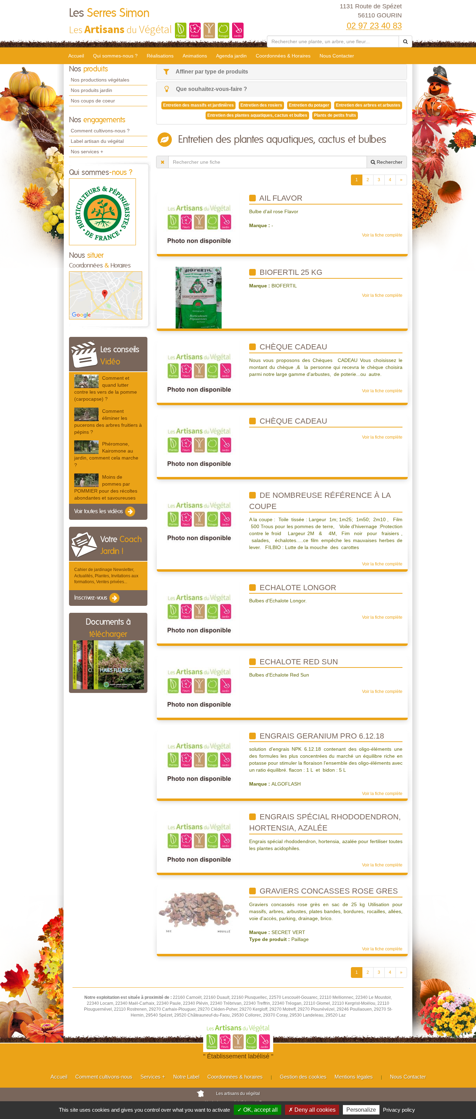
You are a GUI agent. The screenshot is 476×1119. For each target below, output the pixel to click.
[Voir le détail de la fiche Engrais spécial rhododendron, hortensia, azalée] (199, 842)
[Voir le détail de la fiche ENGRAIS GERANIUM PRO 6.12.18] (199, 760)
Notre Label (186, 1077)
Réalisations (160, 56)
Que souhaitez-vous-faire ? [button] (211, 89)
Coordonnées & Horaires (283, 56)
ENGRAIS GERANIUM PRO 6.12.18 (321, 736)
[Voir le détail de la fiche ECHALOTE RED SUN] (199, 686)
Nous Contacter (337, 56)
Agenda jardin (231, 56)
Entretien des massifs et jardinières (198, 105)
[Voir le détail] (86, 381)
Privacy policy (399, 1110)
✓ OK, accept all (257, 1110)
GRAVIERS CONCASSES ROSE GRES (328, 891)
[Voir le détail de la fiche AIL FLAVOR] (199, 223)
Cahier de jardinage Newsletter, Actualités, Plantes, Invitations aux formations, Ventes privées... (106, 575)
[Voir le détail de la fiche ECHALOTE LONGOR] (199, 612)
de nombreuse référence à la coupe (320, 501)
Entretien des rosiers (261, 105)
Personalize (361, 1110)
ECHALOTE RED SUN (298, 661)
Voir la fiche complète (382, 235)
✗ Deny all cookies (312, 1110)
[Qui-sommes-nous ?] (102, 211)
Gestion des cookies (303, 1077)
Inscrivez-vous (91, 598)
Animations (195, 56)
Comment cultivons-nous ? (100, 130)
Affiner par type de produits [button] (211, 72)
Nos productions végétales (100, 80)
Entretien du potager (309, 105)
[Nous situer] (105, 295)
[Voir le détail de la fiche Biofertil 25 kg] (199, 297)
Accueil (76, 56)
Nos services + (87, 151)
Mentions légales (354, 1077)
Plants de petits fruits (335, 115)
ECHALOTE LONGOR (297, 587)
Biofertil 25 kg (290, 272)
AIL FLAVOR (280, 198)
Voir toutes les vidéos (99, 512)
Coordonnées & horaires (235, 1077)
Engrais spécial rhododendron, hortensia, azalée (325, 822)
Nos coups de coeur (93, 100)
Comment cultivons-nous (103, 1077)
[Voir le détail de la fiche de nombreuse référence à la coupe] (199, 520)
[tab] (281, 71)
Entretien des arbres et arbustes (368, 105)
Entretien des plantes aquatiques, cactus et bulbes (257, 115)
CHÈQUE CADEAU (292, 346)
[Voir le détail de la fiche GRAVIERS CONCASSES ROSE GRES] (199, 910)
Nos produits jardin (91, 90)
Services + (152, 1077)
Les (109, 13)
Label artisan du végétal (97, 141)
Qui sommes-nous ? (115, 56)
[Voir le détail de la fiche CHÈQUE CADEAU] (199, 371)
